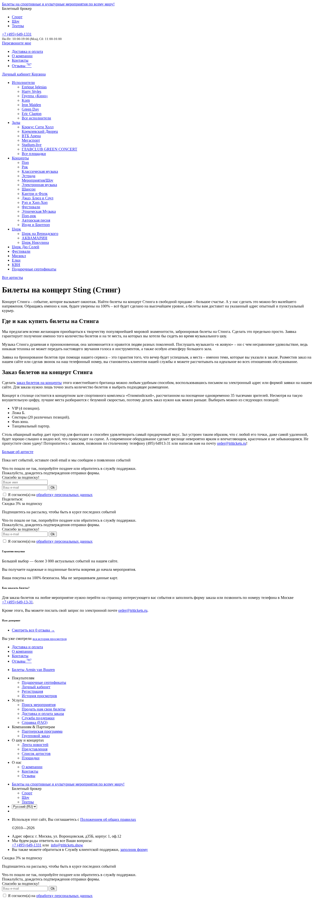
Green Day (30, 109)
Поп (25, 162)
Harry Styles (31, 91)
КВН (16, 265)
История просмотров (39, 696)
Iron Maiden (31, 105)
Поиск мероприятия (39, 705)
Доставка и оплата (27, 51)
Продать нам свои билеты (43, 709)
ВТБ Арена (31, 136)
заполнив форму (134, 849)
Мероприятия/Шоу (37, 180)
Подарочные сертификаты (34, 269)
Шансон (29, 189)
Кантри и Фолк (35, 193)
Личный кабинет (17, 74)
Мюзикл (19, 256)
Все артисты (12, 277)
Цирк (16, 229)
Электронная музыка (39, 185)
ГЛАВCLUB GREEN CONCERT (49, 149)
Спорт (17, 17)
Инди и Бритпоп (36, 225)
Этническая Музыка (39, 211)
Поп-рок (29, 216)
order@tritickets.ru (231, 443)
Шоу (16, 21)
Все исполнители (36, 118)
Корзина (39, 74)
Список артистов (36, 753)
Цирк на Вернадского (40, 233)
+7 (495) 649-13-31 (17, 602)
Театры (18, 26)
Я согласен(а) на (50, 495)
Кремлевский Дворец (40, 131)
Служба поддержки (38, 718)
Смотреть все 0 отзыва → (33, 630)
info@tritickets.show (67, 845)
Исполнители (23, 82)
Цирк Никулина (35, 242)
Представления (34, 749)
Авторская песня (36, 220)
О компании (22, 56)
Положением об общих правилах (108, 819)
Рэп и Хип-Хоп (35, 202)
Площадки (31, 758)
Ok (53, 487)
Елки (16, 260)
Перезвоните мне (16, 43)
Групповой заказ (36, 736)
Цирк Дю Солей (25, 247)
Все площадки (34, 154)
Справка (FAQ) (34, 722)
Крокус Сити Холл (38, 127)
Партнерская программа (42, 731)
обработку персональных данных (64, 495)
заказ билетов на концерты (39, 383)
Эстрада (28, 176)
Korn (26, 100)
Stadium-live (31, 145)
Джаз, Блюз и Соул (37, 198)
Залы (16, 122)
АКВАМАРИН (34, 238)
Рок (25, 167)
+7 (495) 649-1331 (26, 845)
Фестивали (31, 207)
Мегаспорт (31, 140)
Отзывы (22, 66)
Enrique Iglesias (34, 87)
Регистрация (32, 691)
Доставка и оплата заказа (43, 713)
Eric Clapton (31, 114)
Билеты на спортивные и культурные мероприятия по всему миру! (58, 4)
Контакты (20, 60)
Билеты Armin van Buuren (33, 670)
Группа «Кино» (35, 96)
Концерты (20, 158)
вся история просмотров (50, 639)
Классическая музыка (40, 171)
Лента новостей (35, 745)
